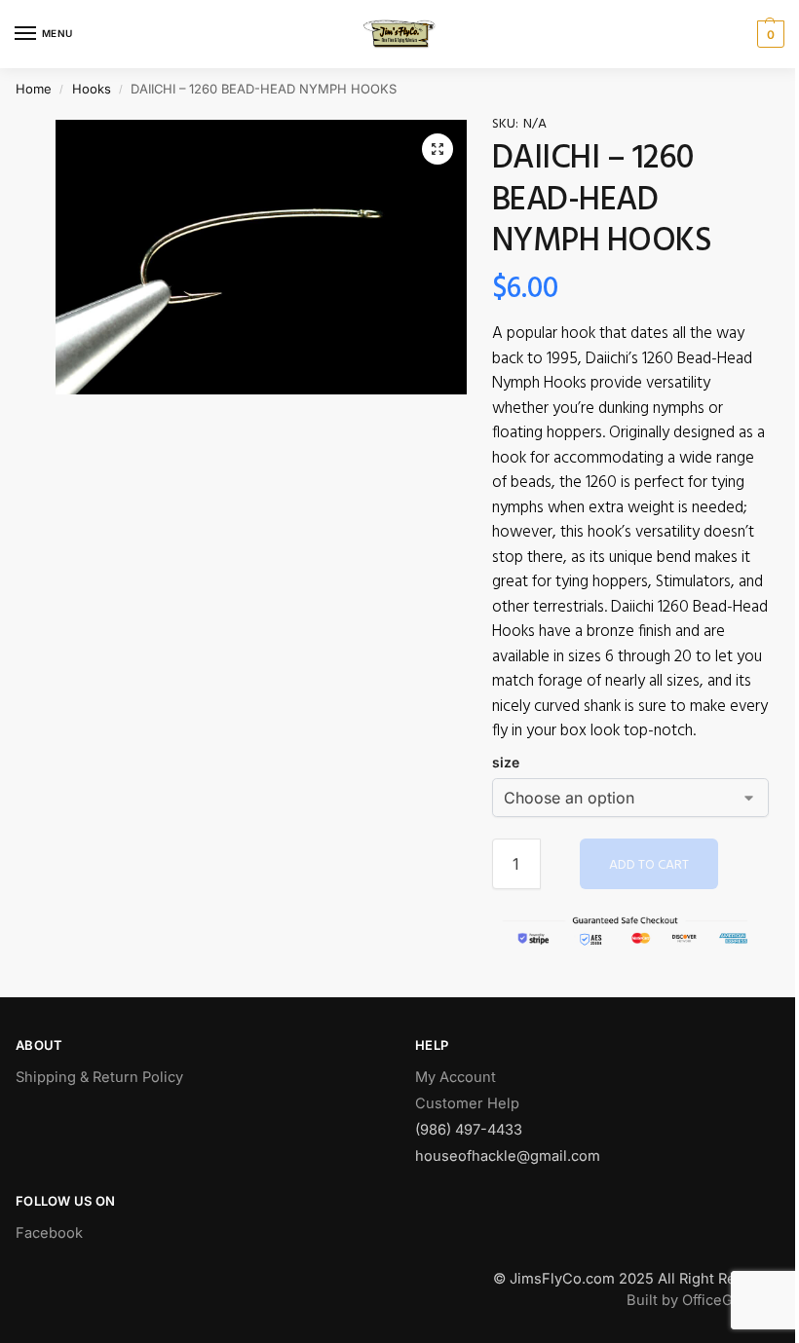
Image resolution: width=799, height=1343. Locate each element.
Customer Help (467, 1103)
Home (34, 88)
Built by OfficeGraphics (705, 1300)
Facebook (49, 1233)
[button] (437, 149)
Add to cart (649, 865)
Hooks (91, 88)
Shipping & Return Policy (99, 1077)
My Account (455, 1077)
